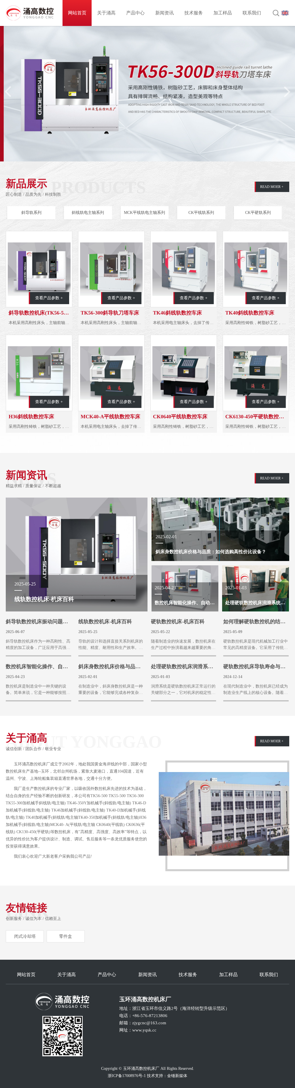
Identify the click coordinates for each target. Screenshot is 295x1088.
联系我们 (252, 12)
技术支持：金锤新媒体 (167, 1076)
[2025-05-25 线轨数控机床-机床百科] (77, 553)
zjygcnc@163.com (149, 1023)
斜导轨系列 (31, 212)
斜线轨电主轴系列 (88, 212)
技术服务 (193, 12)
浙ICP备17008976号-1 (127, 1076)
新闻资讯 (164, 12)
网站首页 (77, 12)
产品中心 (135, 12)
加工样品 (222, 12)
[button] (286, 91)
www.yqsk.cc (144, 1030)
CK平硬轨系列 (258, 212)
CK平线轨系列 (201, 212)
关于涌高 (106, 12)
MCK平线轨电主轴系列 (144, 212)
